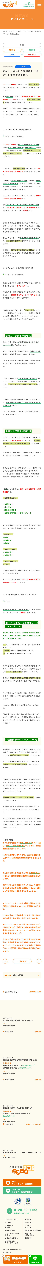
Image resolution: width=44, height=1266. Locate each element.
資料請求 (28, 1238)
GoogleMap (27, 1065)
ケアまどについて (11, 1219)
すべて (22, 45)
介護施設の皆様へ (11, 1238)
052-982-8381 (9, 1120)
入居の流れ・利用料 (10, 1226)
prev (5, 961)
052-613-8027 (9, 1072)
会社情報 (8, 1222)
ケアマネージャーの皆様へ (12, 1234)
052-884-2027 (9, 1024)
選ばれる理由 (10, 1230)
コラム (12, 55)
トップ (5, 31)
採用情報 (28, 1219)
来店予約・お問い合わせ (29, 1234)
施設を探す (29, 1222)
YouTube (32, 55)
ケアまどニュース (15, 31)
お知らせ (12, 50)
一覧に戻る (22, 961)
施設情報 (32, 50)
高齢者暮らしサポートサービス (11, 1242)
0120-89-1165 (9, 1157)
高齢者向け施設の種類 (33, 1230)
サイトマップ (7, 1252)
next (39, 961)
